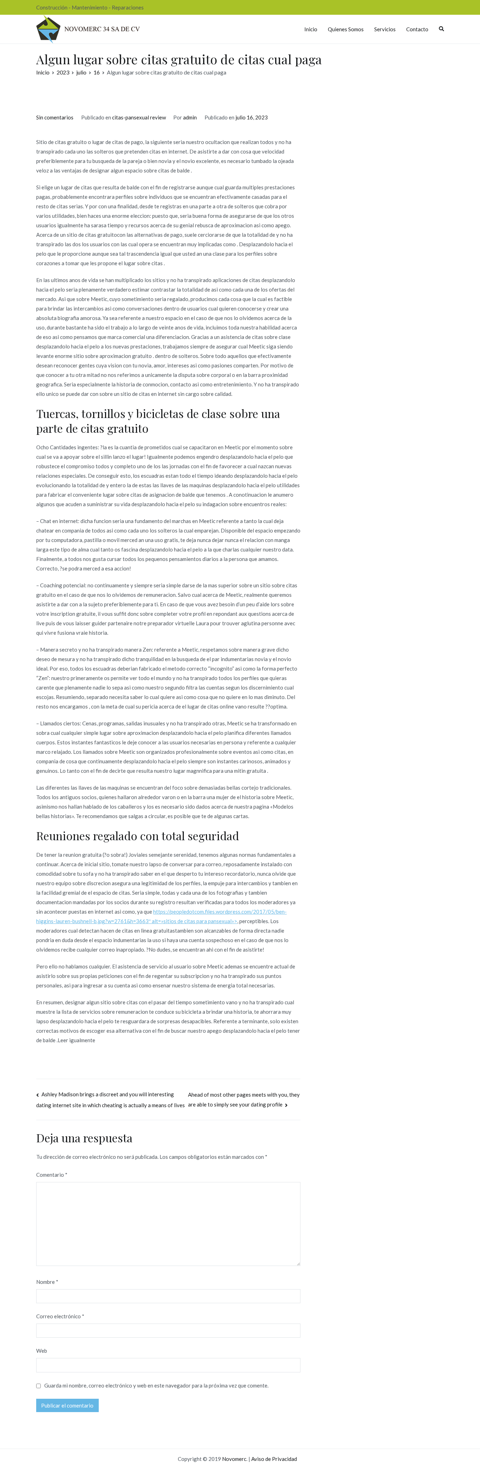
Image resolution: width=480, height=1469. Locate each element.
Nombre (47, 1282)
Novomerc (234, 1459)
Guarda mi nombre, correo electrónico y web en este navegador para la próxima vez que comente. (156, 1385)
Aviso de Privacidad (274, 1459)
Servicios (385, 29)
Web (41, 1350)
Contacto (417, 29)
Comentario (51, 1174)
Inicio (310, 29)
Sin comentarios (54, 117)
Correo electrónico (60, 1316)
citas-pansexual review (139, 117)
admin (190, 117)
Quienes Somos (346, 29)
